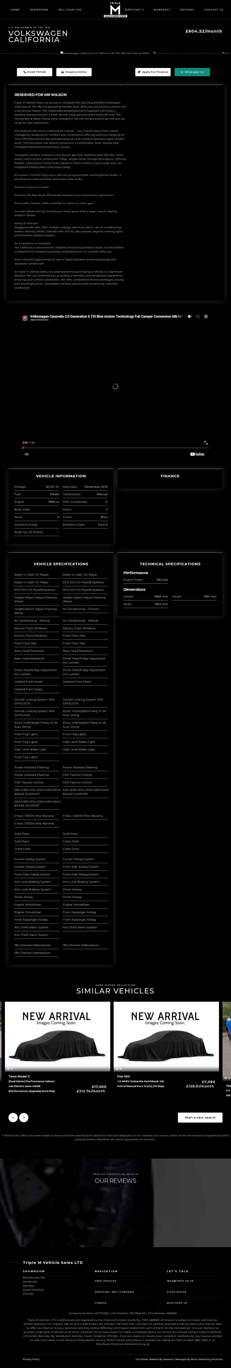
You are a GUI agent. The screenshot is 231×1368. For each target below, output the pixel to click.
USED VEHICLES (106, 1281)
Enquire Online (75, 72)
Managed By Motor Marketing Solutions (199, 1359)
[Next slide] (23, 1117)
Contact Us (213, 9)
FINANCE (101, 1303)
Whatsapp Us (193, 72)
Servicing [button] (133, 9)
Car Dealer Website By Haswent (155, 1359)
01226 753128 (36, 72)
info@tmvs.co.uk (180, 1281)
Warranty (162, 9)
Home (15, 9)
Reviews (187, 9)
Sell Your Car (70, 9)
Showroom (39, 9)
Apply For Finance (154, 72)
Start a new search (200, 1117)
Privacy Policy (31, 1359)
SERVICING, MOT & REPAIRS (114, 1292)
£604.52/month (204, 31)
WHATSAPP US (177, 1303)
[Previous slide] (13, 1117)
